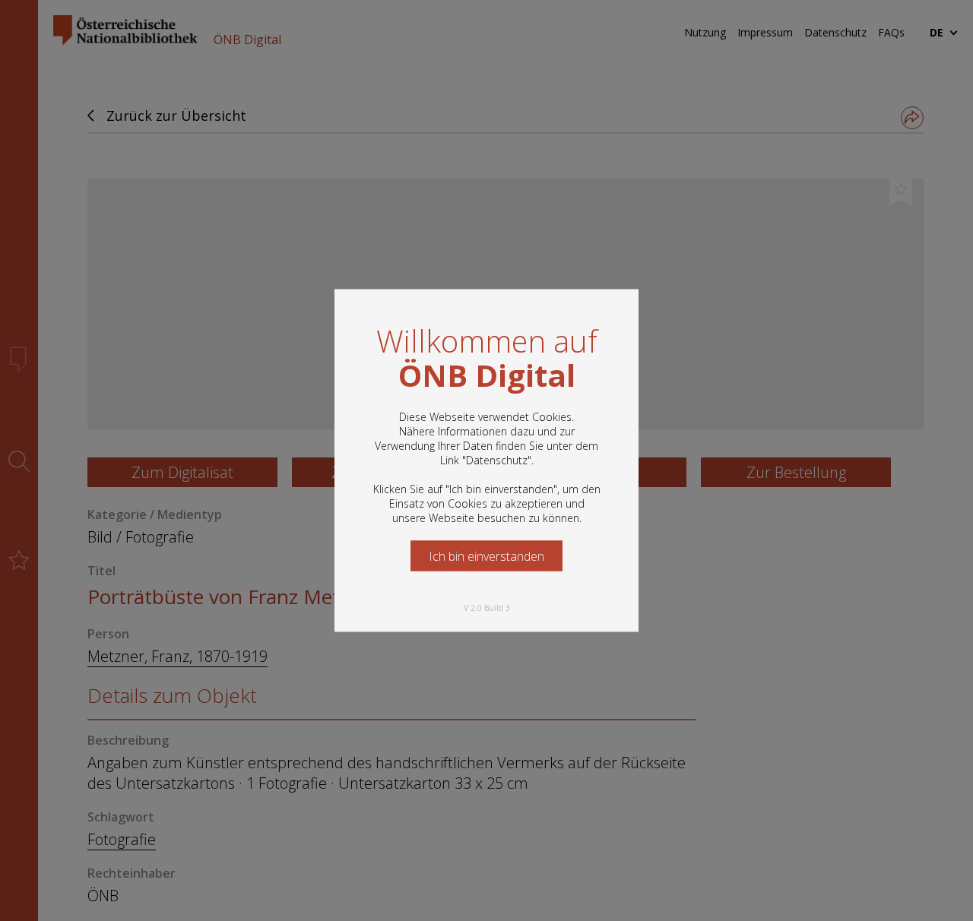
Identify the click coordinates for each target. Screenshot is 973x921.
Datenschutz (497, 460)
